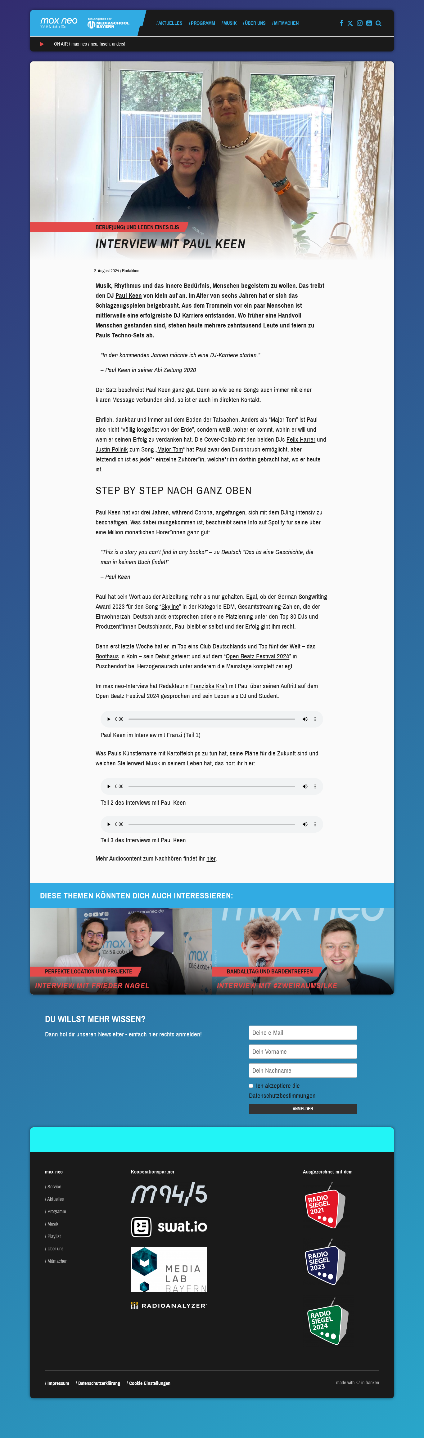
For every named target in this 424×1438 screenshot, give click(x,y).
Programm (203, 23)
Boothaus (107, 656)
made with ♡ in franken (357, 1382)
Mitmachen (286, 23)
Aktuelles (170, 23)
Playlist (54, 1236)
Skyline (170, 606)
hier (210, 858)
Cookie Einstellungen (149, 1383)
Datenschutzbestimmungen (282, 1095)
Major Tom (170, 449)
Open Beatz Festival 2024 (257, 656)
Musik (230, 23)
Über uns (255, 23)
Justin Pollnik (112, 449)
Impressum (58, 1383)
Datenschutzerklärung (99, 1383)
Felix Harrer (300, 439)
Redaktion (130, 270)
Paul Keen (128, 295)
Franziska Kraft (209, 686)
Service (54, 1186)
